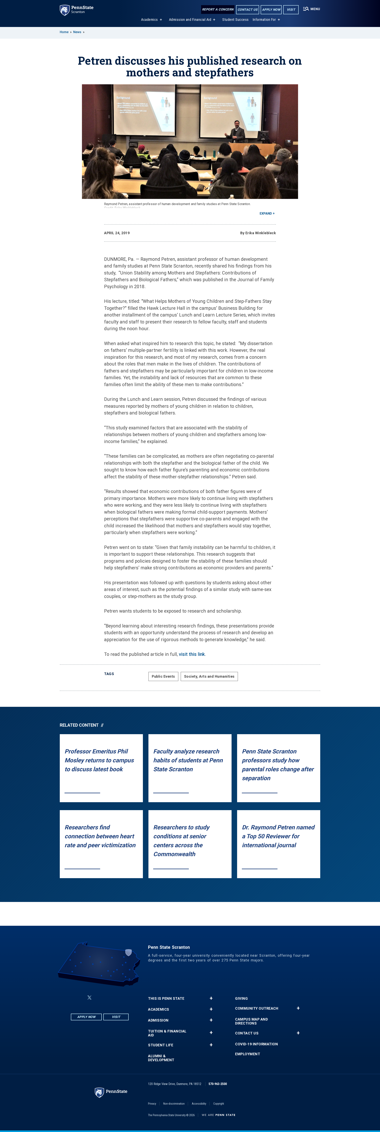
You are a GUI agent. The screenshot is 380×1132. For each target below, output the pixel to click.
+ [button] (211, 998)
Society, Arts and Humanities (209, 676)
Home (64, 32)
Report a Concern (218, 9)
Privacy (152, 1103)
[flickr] (99, 997)
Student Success (235, 19)
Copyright (218, 1103)
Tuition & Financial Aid (167, 1033)
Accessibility (199, 1103)
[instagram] (119, 997)
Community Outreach (256, 1008)
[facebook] (80, 997)
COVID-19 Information (256, 1044)
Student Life (160, 1045)
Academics (149, 19)
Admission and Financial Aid (190, 19)
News (77, 32)
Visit (291, 10)
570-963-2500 (218, 1084)
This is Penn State (166, 999)
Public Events (163, 676)
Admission (158, 1020)
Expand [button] (266, 213)
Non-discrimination (174, 1103)
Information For (264, 19)
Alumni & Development (161, 1058)
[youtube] (109, 997)
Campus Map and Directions (251, 1021)
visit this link (192, 654)
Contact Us (248, 10)
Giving (241, 999)
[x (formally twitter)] (89, 997)
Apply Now (271, 10)
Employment (247, 1054)
